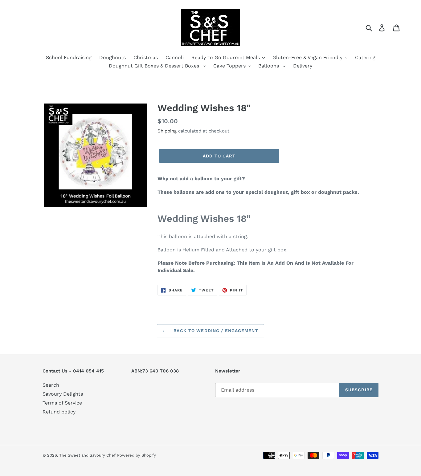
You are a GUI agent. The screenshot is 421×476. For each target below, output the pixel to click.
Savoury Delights (63, 394)
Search (51, 385)
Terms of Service (62, 403)
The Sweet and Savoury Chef (87, 455)
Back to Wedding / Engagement (215, 330)
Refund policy (59, 412)
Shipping (167, 131)
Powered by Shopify (136, 455)
